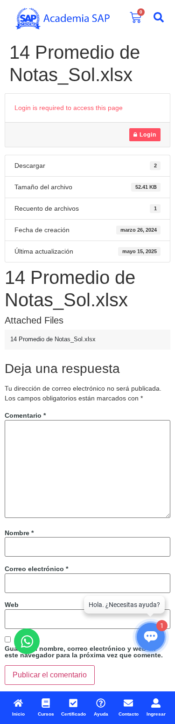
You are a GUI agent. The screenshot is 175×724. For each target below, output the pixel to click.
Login (147, 134)
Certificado (73, 714)
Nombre (19, 533)
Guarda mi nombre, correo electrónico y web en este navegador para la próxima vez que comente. (84, 651)
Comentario (25, 415)
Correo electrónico (36, 568)
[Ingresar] (156, 703)
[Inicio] (18, 703)
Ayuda (101, 714)
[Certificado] (73, 703)
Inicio (18, 714)
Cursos (46, 714)
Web (12, 604)
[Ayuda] (100, 703)
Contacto (129, 714)
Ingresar (156, 714)
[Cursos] (45, 703)
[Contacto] (128, 703)
